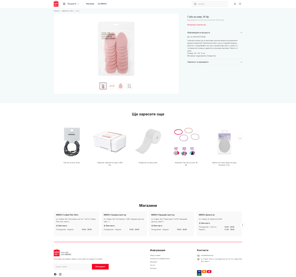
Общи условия (155, 255)
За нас (152, 265)
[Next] (240, 138)
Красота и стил (67, 11)
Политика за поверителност (160, 259)
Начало (56, 11)
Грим (77, 11)
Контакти (153, 268)
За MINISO (102, 4)
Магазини (90, 4)
